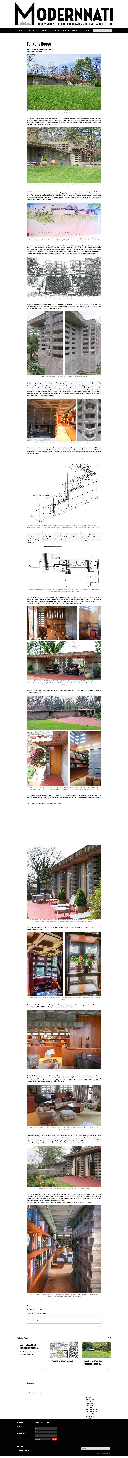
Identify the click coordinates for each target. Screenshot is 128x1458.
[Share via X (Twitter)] (33, 1320)
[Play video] (64, 823)
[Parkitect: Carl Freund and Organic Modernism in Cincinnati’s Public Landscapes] (96, 1350)
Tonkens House (37, 1309)
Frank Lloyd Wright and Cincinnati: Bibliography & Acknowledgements (29, 1346)
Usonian (29, 1309)
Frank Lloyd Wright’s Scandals (63, 1361)
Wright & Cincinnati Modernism (37, 1313)
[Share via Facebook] (28, 1320)
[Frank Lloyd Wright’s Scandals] (64, 1350)
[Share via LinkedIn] (38, 1320)
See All (109, 1337)
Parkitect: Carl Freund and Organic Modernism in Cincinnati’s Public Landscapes (95, 1362)
